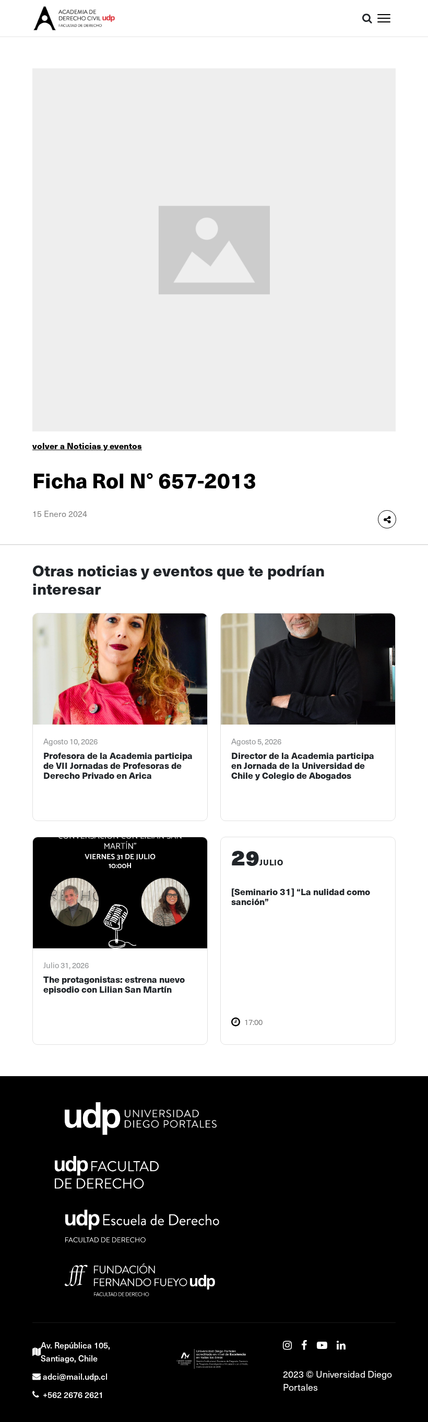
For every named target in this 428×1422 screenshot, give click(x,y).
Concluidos (403, 176)
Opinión (396, 255)
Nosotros (399, 200)
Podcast (397, 231)
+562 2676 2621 (73, 1394)
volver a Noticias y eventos (87, 446)
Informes (399, 106)
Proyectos (401, 59)
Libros (394, 82)
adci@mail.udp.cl (75, 1376)
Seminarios (403, 129)
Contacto (399, 302)
